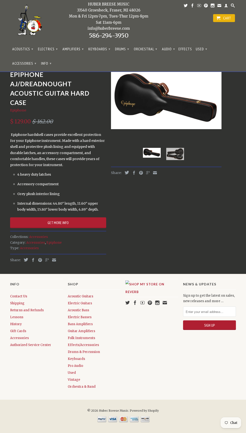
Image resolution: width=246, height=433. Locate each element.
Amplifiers (73, 48)
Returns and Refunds (27, 310)
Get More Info (58, 222)
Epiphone (18, 110)
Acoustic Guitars (80, 296)
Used (201, 48)
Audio (168, 48)
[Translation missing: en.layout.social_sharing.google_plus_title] (46, 260)
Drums (122, 48)
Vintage (74, 380)
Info (46, 63)
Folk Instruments (81, 338)
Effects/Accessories (83, 345)
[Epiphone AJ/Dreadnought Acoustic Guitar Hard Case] (166, 99)
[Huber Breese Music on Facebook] (193, 6)
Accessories (24, 63)
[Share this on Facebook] (32, 260)
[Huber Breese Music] (28, 21)
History (16, 324)
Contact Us (18, 296)
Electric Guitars (80, 303)
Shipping (17, 303)
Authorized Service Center (30, 345)
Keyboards (99, 48)
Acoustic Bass (78, 310)
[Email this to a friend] (53, 260)
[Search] (233, 6)
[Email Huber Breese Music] (219, 6)
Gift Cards (18, 331)
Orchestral (145, 48)
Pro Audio (75, 366)
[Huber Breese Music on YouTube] (199, 6)
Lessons (16, 317)
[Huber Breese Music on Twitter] (186, 6)
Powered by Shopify (144, 410)
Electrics (48, 48)
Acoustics (22, 48)
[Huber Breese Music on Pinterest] (206, 6)
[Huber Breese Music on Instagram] (213, 6)
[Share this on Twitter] (24, 260)
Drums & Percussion (84, 352)
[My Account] (226, 6)
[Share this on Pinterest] (39, 260)
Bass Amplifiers (80, 324)
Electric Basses (80, 317)
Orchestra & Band (82, 387)
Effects (185, 49)
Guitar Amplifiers (81, 331)
